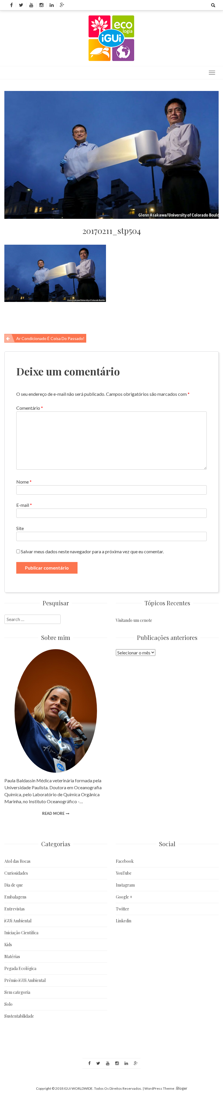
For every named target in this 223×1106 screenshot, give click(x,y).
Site (20, 528)
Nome (24, 481)
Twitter (122, 909)
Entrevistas (14, 909)
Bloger (181, 1088)
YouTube (124, 873)
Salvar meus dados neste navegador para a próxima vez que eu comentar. (92, 551)
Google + (124, 897)
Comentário (29, 408)
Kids (8, 944)
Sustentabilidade (19, 1016)
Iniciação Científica (21, 932)
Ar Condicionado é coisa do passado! (50, 338)
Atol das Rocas (17, 861)
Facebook (125, 861)
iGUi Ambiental (17, 921)
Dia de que (13, 885)
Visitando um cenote (134, 620)
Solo (8, 1004)
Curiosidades (16, 873)
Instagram (125, 885)
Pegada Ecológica (20, 968)
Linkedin (123, 921)
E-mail (24, 505)
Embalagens (15, 897)
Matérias (12, 956)
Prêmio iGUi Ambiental (25, 980)
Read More (53, 813)
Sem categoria (17, 992)
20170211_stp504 (111, 230)
